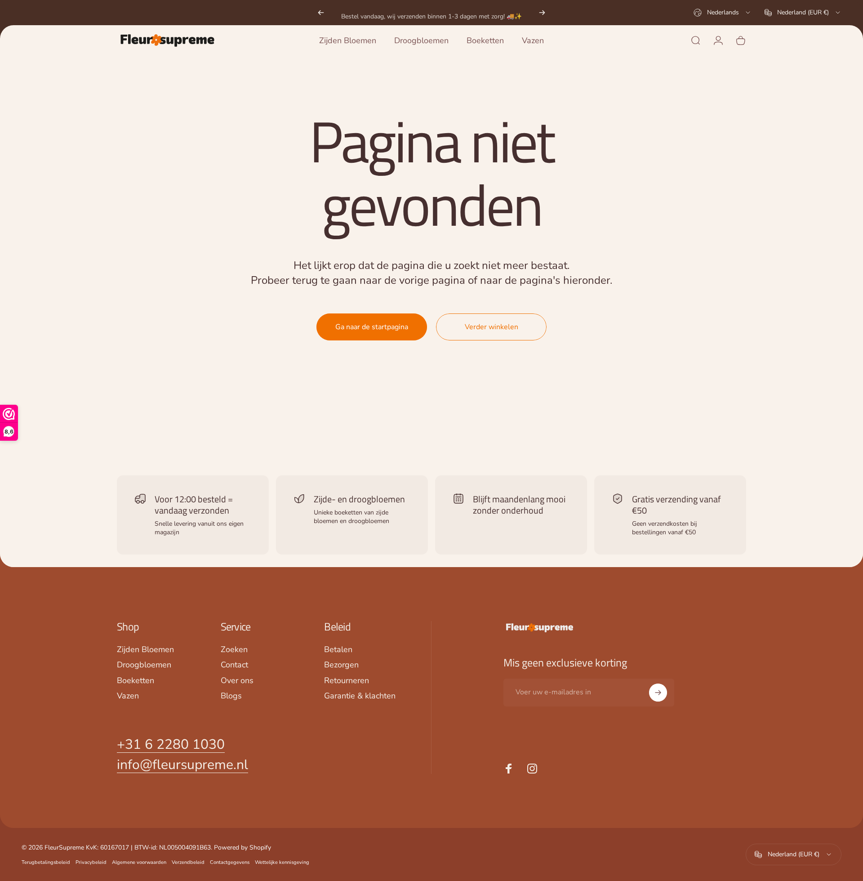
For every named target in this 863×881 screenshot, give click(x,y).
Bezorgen (341, 665)
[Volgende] (542, 12)
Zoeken (234, 649)
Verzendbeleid (188, 862)
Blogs (231, 696)
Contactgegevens (229, 862)
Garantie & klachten (360, 696)
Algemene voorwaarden (139, 862)
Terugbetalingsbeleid (46, 862)
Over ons (237, 680)
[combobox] (723, 12)
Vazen (128, 696)
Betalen (338, 649)
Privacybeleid (91, 862)
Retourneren (346, 680)
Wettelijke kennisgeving (282, 862)
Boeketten (135, 680)
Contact (234, 665)
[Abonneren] (658, 693)
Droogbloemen (144, 665)
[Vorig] (321, 12)
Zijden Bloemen (145, 649)
